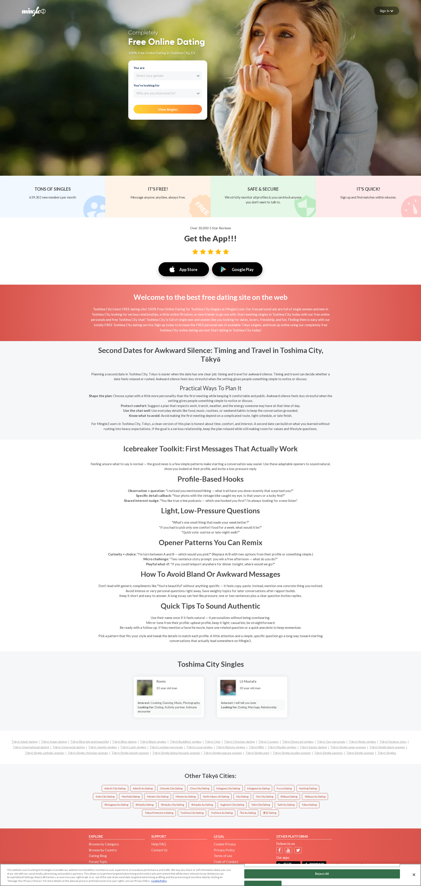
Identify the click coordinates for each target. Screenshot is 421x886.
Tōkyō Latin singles (133, 747)
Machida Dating (131, 796)
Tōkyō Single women (360, 753)
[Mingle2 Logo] (34, 11)
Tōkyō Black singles (153, 741)
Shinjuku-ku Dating (202, 804)
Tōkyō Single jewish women (130, 753)
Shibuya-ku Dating (315, 796)
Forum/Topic (98, 862)
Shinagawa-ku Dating (116, 804)
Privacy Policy (224, 850)
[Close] (414, 874)
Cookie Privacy (225, 844)
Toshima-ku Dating (222, 812)
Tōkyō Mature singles (230, 747)
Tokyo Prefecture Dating (159, 812)
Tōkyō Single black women (387, 747)
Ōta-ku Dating (248, 812)
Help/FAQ (158, 844)
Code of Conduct (226, 862)
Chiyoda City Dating (171, 788)
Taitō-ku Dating (285, 804)
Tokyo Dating (309, 804)
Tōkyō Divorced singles (298, 741)
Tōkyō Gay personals (331, 741)
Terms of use (223, 856)
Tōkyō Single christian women (88, 753)
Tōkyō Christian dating (239, 741)
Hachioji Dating (308, 788)
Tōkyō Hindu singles (362, 741)
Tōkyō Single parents (328, 753)
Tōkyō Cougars (268, 741)
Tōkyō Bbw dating (124, 741)
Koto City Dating (105, 796)
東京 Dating (269, 812)
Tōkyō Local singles (199, 747)
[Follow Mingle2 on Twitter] (298, 850)
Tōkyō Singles (386, 753)
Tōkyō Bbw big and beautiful (89, 741)
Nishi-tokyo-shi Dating (216, 796)
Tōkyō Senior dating (313, 747)
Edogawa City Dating (228, 788)
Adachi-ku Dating (143, 788)
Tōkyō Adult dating (24, 741)
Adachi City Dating (114, 788)
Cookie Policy (159, 880)
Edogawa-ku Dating (258, 788)
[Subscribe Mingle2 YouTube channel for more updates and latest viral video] (288, 850)
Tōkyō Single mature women (222, 753)
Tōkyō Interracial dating (68, 747)
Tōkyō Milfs (256, 747)
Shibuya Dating (288, 796)
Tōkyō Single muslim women (292, 753)
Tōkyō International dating (31, 747)
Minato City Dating (157, 796)
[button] (386, 11)
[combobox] (167, 75)
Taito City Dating (260, 804)
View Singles (168, 109)
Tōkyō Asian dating (54, 741)
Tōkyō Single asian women (348, 747)
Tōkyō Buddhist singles (186, 741)
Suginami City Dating (232, 804)
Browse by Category (104, 844)
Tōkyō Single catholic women (44, 753)
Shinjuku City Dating (172, 804)
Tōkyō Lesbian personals (166, 747)
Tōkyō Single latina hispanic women (176, 753)
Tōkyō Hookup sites (393, 741)
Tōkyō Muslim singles (282, 747)
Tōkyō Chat (213, 741)
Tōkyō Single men (257, 753)
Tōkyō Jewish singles (102, 747)
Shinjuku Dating (144, 804)
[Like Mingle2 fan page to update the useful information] (279, 850)
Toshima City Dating (191, 812)
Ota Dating (242, 796)
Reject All (322, 873)
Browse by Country (103, 850)
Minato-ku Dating (186, 796)
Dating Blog (98, 856)
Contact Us (159, 850)
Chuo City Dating (199, 788)
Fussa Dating (284, 788)
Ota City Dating (264, 796)
